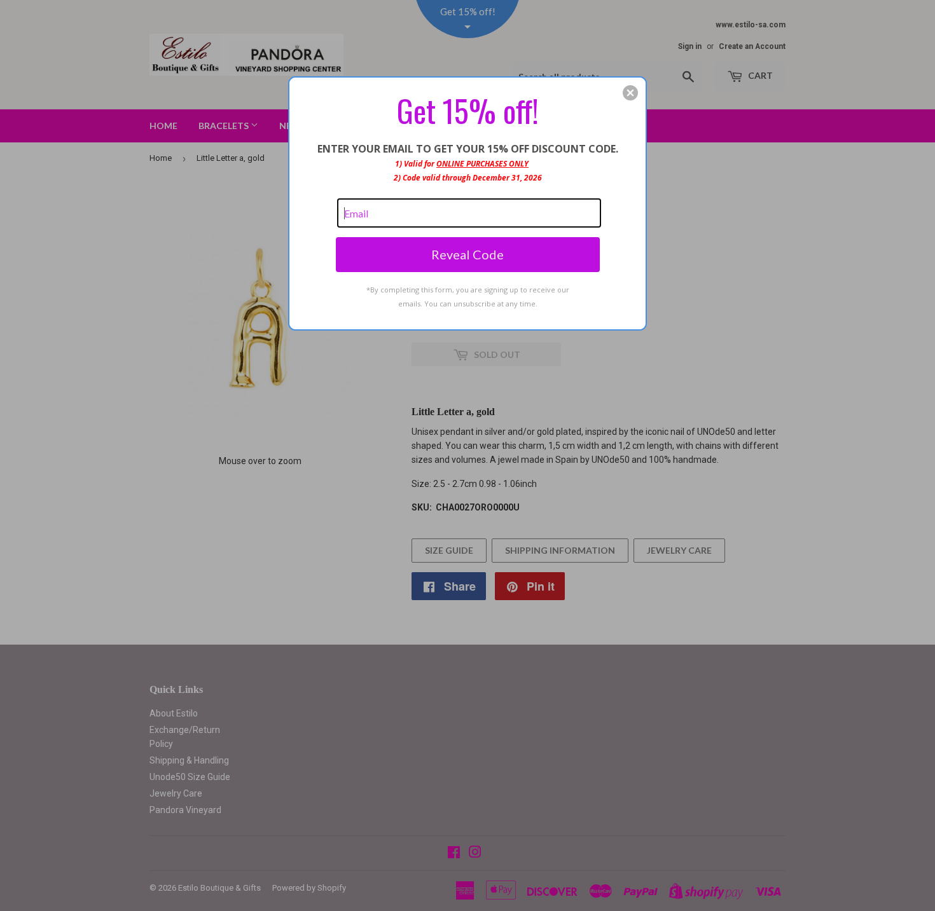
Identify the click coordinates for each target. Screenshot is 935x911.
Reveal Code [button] (467, 254)
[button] (630, 92)
